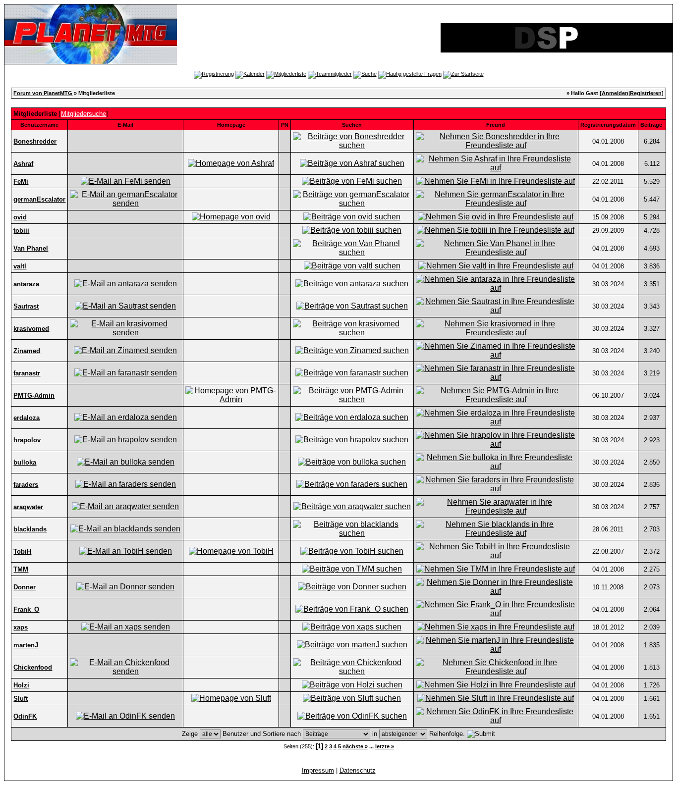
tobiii (21, 230)
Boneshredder (34, 141)
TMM (20, 569)
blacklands (30, 529)
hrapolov (27, 440)
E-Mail (125, 125)
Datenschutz (357, 770)
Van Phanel (30, 248)
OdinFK (25, 716)
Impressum (318, 770)
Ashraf (23, 163)
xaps (20, 627)
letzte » (384, 746)
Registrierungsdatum (608, 125)
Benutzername (39, 125)
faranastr (26, 373)
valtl (19, 266)
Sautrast (26, 306)
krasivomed (31, 328)
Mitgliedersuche (83, 113)
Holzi (21, 685)
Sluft (20, 698)
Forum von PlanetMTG (42, 93)
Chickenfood (32, 667)
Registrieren (646, 93)
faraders (25, 484)
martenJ (25, 645)
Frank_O (26, 609)
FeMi (20, 181)
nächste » (355, 746)
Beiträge (651, 125)
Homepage (231, 125)
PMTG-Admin (34, 395)
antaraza (26, 284)
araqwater (28, 507)
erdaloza (26, 417)
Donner (24, 587)
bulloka (24, 462)
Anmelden (615, 93)
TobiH (22, 551)
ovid (20, 217)
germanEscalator (39, 199)
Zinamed (26, 351)
